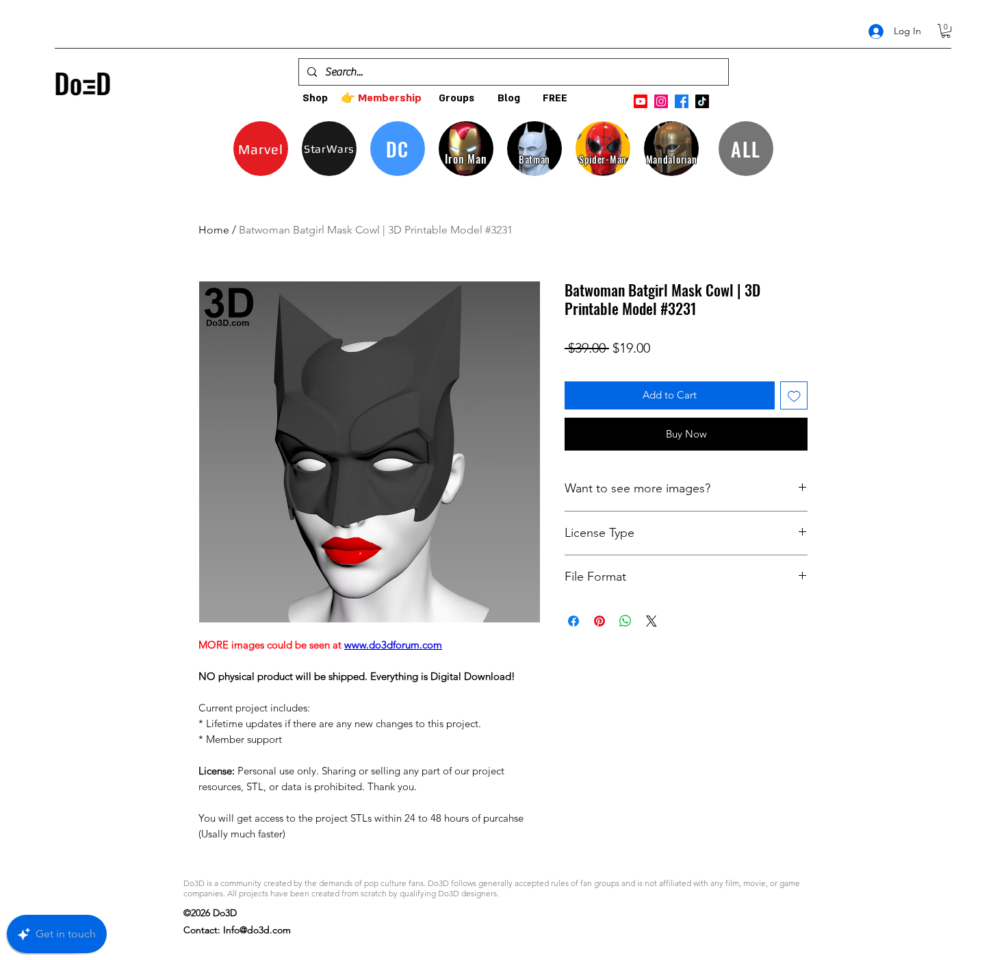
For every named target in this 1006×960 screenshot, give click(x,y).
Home (213, 229)
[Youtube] (640, 101)
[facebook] (681, 101)
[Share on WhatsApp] (625, 621)
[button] (946, 31)
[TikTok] (702, 101)
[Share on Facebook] (573, 621)
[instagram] (661, 101)
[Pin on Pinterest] (599, 621)
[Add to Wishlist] (794, 395)
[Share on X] (651, 621)
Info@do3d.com (257, 930)
